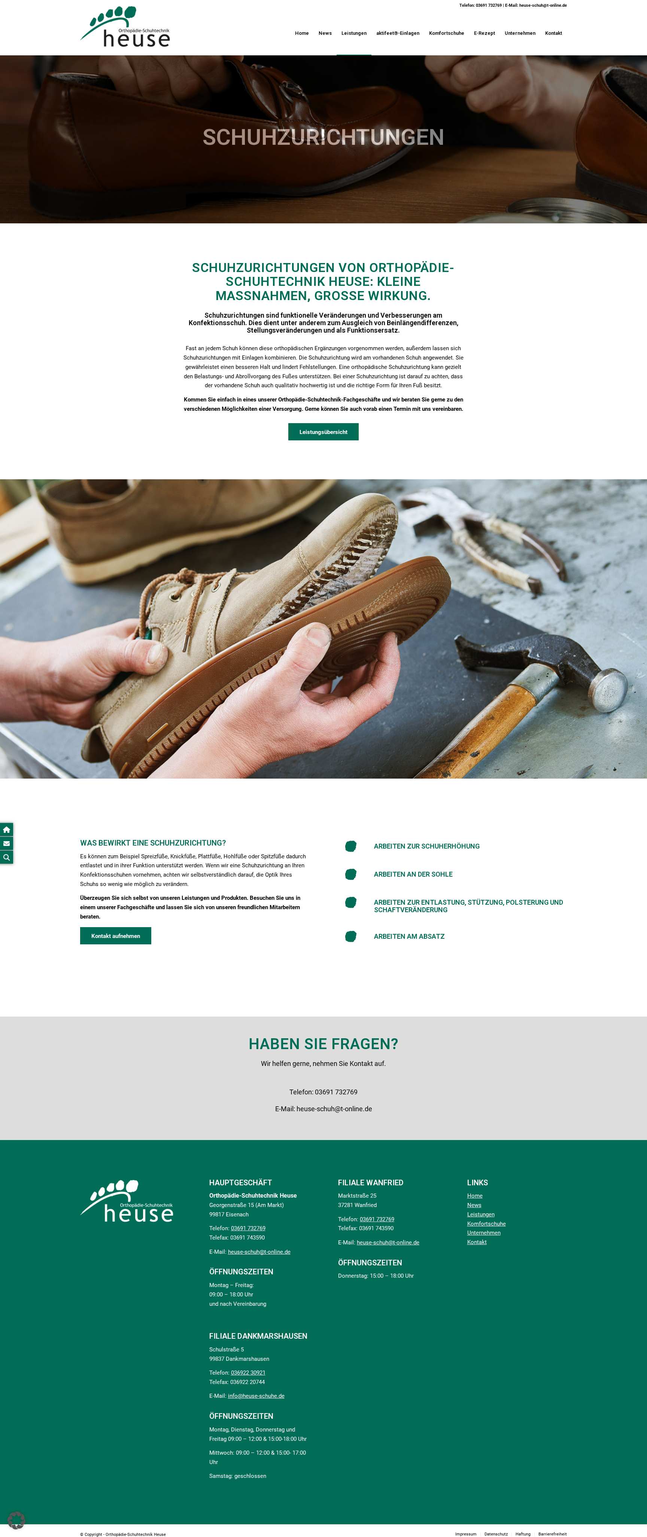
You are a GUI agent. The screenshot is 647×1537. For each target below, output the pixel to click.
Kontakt (477, 1242)
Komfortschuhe (486, 1223)
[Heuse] (125, 26)
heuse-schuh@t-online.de (543, 5)
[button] (16, 1520)
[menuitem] (302, 33)
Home (475, 1195)
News (474, 1205)
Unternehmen (484, 1232)
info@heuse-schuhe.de (256, 1396)
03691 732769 (489, 5)
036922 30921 (248, 1372)
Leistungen (481, 1214)
